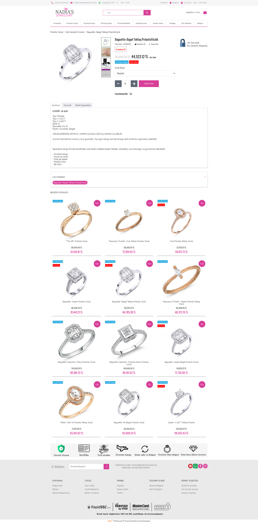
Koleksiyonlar (141, 23)
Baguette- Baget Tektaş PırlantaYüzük (103, 32)
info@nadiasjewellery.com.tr (85, 3)
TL (117, 3)
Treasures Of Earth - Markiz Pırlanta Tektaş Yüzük (181, 302)
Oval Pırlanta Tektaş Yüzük (181, 241)
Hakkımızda (57, 485)
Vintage (172, 23)
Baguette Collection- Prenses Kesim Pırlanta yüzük (129, 363)
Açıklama (56, 105)
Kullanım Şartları (188, 493)
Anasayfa (57, 23)
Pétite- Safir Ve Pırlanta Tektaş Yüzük (76, 422)
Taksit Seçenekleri (83, 105)
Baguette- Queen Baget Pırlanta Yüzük (181, 362)
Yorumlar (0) (141, 44)
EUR (127, 3)
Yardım (120, 493)
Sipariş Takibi (122, 489)
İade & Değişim (155, 489)
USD (122, 3)
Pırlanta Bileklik (123, 23)
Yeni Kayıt (203, 3)
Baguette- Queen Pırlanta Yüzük (77, 301)
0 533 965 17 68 (108, 3)
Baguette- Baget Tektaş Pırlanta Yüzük (129, 301)
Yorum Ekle (154, 44)
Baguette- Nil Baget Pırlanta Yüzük (129, 422)
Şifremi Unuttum (92, 493)
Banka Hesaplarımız (61, 493)
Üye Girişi (187, 3)
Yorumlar (67, 105)
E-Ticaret (126, 521)
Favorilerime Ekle (121, 93)
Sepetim (175, 3)
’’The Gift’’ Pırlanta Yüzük (76, 241)
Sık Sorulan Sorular (189, 489)
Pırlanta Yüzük (72, 23)
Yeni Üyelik (89, 485)
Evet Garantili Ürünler (74, 32)
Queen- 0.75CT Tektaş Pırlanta (181, 422)
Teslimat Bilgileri (156, 485)
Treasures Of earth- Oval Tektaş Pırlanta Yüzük (129, 241)
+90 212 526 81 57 (62, 3)
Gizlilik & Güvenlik (189, 485)
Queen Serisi (158, 23)
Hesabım (164, 3)
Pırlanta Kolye (89, 23)
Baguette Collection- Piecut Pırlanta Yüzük (76, 362)
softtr (110, 521)
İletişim (200, 23)
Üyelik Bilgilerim (92, 489)
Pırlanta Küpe (106, 23)
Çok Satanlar (186, 23)
